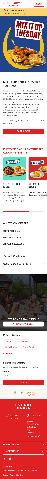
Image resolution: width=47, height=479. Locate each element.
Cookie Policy (21, 470)
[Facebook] (4, 458)
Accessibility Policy (9, 470)
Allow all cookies (23, 273)
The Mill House (11, 444)
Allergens (8, 341)
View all (6, 353)
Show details (35, 266)
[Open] (4, 4)
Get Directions (32, 436)
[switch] (41, 242)
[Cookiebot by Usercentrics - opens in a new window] (34, 196)
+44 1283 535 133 (13, 419)
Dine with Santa (11, 347)
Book (39, 4)
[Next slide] (42, 394)
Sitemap (5, 475)
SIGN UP (23, 382)
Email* (6, 371)
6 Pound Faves (23, 341)
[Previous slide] (5, 394)
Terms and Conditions (17, 475)
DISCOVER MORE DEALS (23, 324)
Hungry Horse (11, 451)
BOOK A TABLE (23, 131)
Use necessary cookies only (23, 280)
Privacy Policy (32, 470)
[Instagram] (10, 458)
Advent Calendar (29, 347)
